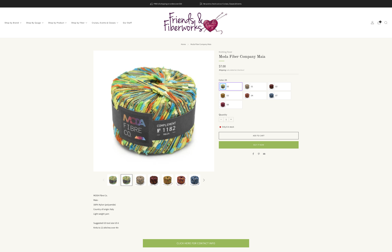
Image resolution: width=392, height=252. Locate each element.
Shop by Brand (12, 22)
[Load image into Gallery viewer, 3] (140, 180)
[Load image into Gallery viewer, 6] (181, 180)
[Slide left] (103, 180)
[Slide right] (204, 180)
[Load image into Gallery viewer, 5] (167, 180)
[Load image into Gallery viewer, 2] (126, 180)
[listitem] (166, 4)
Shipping (222, 70)
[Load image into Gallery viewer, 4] (154, 180)
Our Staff (127, 22)
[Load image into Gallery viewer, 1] (113, 180)
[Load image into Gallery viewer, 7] (194, 180)
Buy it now (258, 145)
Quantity (223, 115)
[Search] (385, 22)
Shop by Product (56, 22)
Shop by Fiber (78, 22)
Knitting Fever (225, 51)
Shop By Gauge (33, 22)
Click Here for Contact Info (196, 243)
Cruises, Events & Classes (104, 22)
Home (183, 44)
